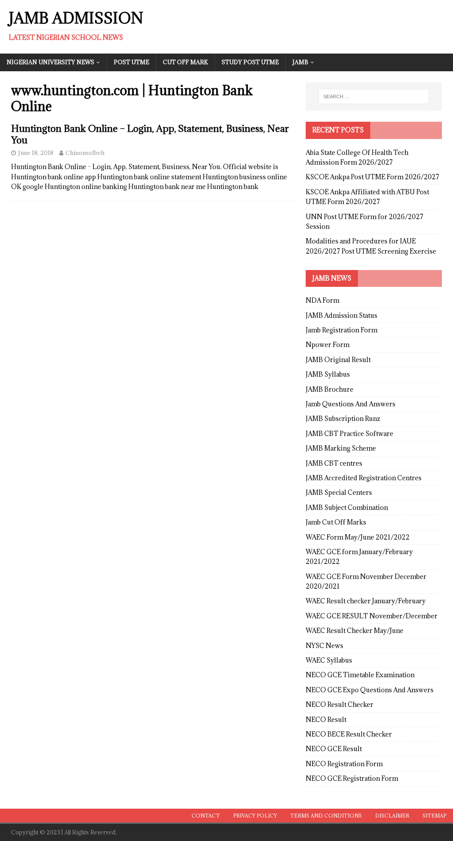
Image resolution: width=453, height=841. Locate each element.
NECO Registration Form (344, 764)
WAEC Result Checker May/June (354, 630)
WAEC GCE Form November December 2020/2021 (366, 581)
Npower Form (327, 344)
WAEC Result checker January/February (366, 601)
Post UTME (131, 62)
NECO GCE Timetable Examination (360, 675)
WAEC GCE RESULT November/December (372, 616)
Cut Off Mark (185, 62)
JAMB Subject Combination (347, 507)
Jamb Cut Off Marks (336, 522)
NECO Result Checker (339, 704)
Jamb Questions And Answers (350, 404)
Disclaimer (392, 815)
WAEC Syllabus (329, 660)
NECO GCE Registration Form (352, 778)
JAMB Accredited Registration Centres (364, 478)
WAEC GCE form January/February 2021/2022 (359, 557)
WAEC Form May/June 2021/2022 (358, 537)
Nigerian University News (50, 62)
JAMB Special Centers (339, 492)
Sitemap (434, 815)
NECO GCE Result (334, 749)
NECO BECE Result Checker (349, 734)
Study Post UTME (250, 62)
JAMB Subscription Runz (343, 418)
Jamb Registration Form (341, 330)
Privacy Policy (255, 815)
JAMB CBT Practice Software (349, 433)
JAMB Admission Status (341, 315)
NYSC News (324, 645)
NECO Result (326, 719)
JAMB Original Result (338, 359)
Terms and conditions (326, 815)
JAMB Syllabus (328, 374)
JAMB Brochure (329, 389)
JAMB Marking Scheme (341, 448)
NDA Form (322, 300)
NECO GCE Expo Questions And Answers (370, 690)
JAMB (300, 62)
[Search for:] (373, 96)
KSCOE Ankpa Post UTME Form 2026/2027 (372, 177)
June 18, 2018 (36, 153)
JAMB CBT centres (334, 463)
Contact (206, 815)
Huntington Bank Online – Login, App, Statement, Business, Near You (150, 134)
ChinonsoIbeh (84, 153)
